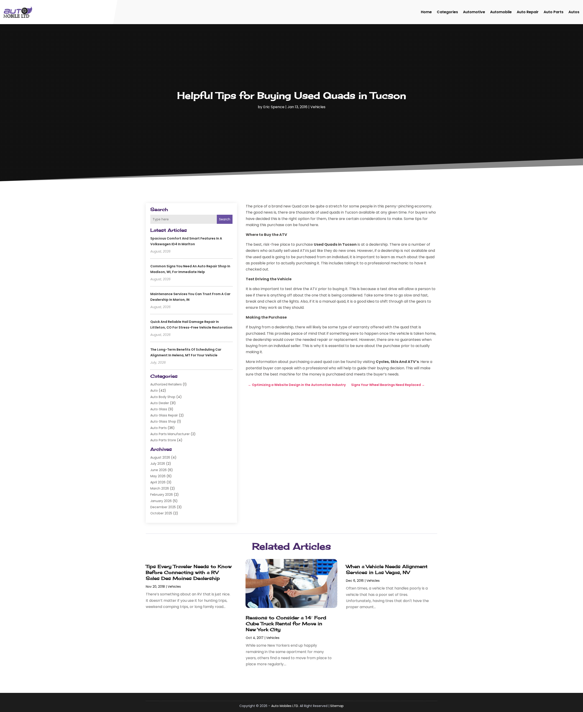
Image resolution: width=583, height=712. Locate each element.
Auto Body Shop (162, 397)
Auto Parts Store (163, 440)
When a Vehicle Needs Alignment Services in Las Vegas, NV (386, 569)
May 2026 (158, 476)
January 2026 (161, 501)
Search (224, 219)
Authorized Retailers (166, 384)
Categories (447, 12)
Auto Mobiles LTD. (285, 706)
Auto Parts (553, 12)
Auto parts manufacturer (170, 434)
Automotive (474, 12)
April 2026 (158, 482)
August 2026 (160, 457)
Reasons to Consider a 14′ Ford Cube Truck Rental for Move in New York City (286, 623)
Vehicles (317, 107)
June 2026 (158, 470)
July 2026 (157, 463)
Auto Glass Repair (164, 415)
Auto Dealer (159, 403)
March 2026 (159, 488)
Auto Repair (528, 12)
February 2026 (161, 494)
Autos (573, 12)
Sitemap (337, 706)
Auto (154, 390)
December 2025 (163, 507)
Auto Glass (158, 409)
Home (426, 12)
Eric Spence (273, 107)
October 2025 (161, 513)
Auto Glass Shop (163, 421)
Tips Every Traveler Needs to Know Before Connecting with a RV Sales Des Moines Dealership (189, 572)
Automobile (501, 12)
